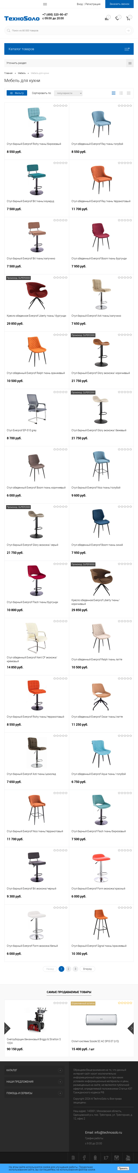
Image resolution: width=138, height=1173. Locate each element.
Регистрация (92, 4)
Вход (80, 4)
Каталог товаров (21, 49)
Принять (123, 1168)
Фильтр (19, 93)
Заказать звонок (119, 4)
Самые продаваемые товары (69, 992)
